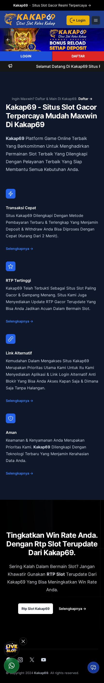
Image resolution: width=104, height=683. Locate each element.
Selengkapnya (19, 248)
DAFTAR (78, 56)
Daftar (85, 99)
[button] (8, 40)
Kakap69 (15, 138)
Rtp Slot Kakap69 (36, 608)
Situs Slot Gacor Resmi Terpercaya (52, 5)
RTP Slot (56, 574)
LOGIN (26, 56)
